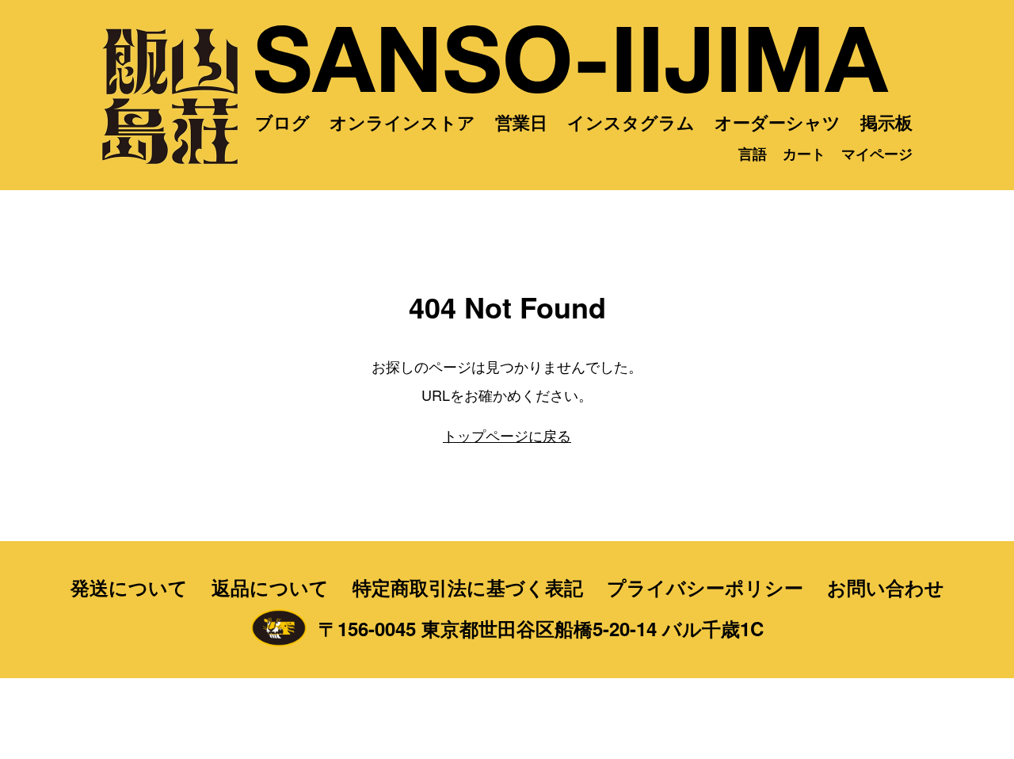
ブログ (282, 122)
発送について (129, 587)
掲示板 (886, 122)
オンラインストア (402, 122)
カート (804, 153)
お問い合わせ (885, 587)
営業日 (521, 122)
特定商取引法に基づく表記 (468, 587)
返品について (270, 587)
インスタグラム (631, 122)
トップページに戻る (507, 435)
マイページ (877, 153)
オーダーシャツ (778, 122)
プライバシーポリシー (705, 587)
